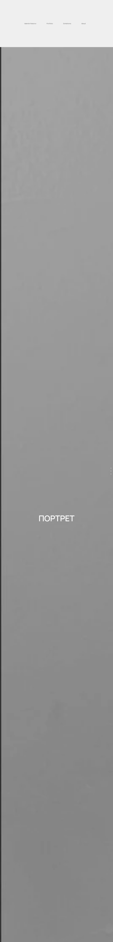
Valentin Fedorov (30, 24)
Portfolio (50, 24)
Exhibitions (67, 24)
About (83, 24)
